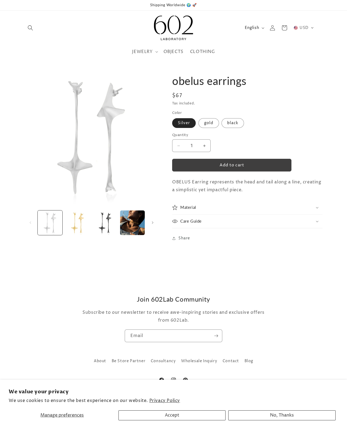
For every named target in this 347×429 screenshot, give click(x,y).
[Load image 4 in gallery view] (132, 222)
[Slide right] (153, 223)
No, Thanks (282, 415)
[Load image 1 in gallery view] (50, 222)
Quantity (180, 135)
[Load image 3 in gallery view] (105, 222)
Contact (231, 361)
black (232, 123)
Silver (184, 123)
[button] (30, 28)
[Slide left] (30, 223)
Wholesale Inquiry (199, 361)
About (100, 361)
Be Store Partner (129, 361)
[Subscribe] (216, 335)
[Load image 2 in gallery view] (77, 222)
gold (208, 123)
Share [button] (184, 238)
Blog (249, 361)
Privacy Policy (164, 401)
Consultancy (163, 361)
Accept (172, 415)
